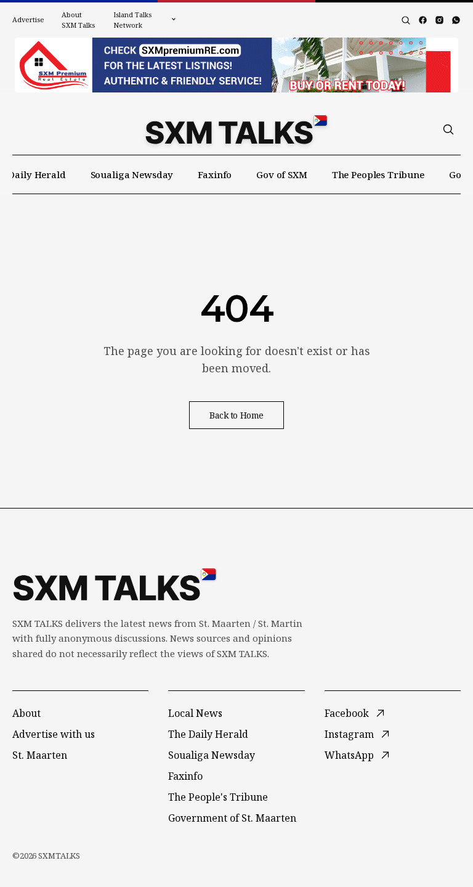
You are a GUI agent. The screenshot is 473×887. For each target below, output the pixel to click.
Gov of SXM (281, 174)
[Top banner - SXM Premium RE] (236, 65)
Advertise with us (53, 734)
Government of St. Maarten (232, 818)
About (26, 713)
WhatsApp (349, 755)
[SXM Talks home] (236, 129)
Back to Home (236, 415)
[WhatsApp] (456, 20)
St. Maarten (39, 755)
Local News (195, 713)
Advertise (28, 19)
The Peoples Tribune (378, 174)
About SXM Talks (78, 20)
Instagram (349, 734)
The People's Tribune (218, 797)
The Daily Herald (208, 734)
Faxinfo (215, 174)
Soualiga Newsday (132, 174)
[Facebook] (422, 20)
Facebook (347, 713)
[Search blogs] (406, 20)
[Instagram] (439, 20)
